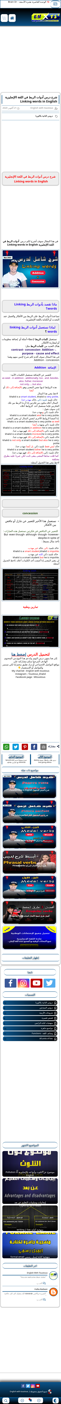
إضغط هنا (18, 654)
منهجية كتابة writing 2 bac (30, 1229)
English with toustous (37, 1272)
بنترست (25, 747)
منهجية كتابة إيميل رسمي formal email (30, 1256)
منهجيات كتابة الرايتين (28, 1023)
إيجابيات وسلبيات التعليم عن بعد (30, 1202)
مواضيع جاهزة (28, 1028)
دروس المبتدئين (28, 1007)
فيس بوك (34, 747)
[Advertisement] (30, 60)
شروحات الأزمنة (28, 1013)
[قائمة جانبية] (4, 18)
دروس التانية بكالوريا (44, 115)
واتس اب (6, 747)
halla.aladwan (41, 1289)
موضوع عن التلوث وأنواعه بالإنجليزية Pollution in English (30, 1173)
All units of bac (28, 1038)
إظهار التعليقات (30, 957)
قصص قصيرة (28, 1018)
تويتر (16, 747)
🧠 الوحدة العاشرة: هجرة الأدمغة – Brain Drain (27, 1)
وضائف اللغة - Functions (28, 1033)
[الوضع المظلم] (56, 1400)
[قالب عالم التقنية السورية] (49, 1391)
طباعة (43, 747)
